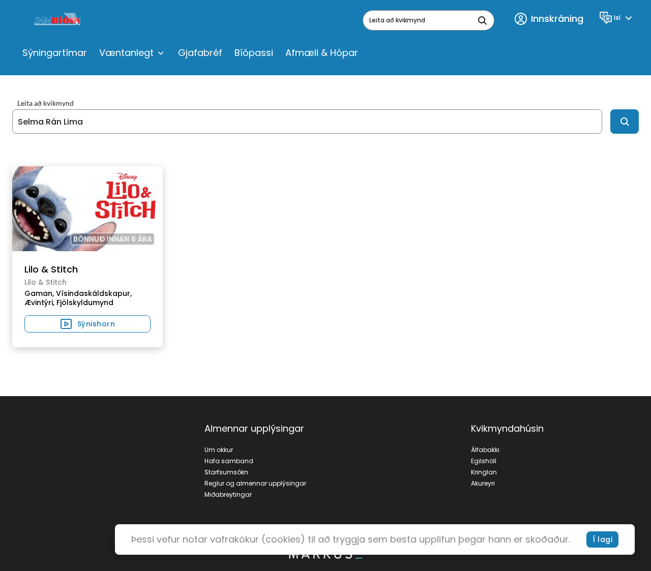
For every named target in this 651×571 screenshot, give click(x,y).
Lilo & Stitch (51, 269)
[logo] (58, 20)
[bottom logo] (325, 556)
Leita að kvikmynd (45, 103)
